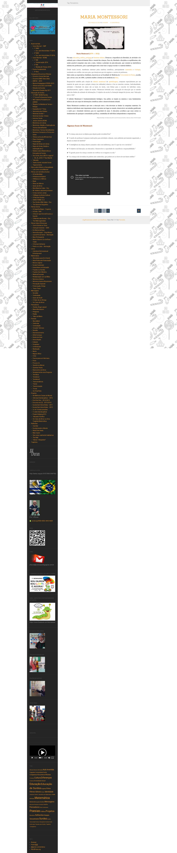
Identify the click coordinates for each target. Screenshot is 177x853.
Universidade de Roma (127, 75)
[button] (42, 753)
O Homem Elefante (39, 244)
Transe (35, 384)
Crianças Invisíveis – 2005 (41, 228)
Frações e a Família (39, 270)
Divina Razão (37, 339)
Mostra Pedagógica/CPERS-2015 (43, 83)
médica (82, 57)
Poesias (33, 318)
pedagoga (89, 57)
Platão (35, 314)
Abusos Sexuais (33, 770)
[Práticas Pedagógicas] (42, 5)
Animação (40, 770)
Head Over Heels (38, 430)
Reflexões (34, 423)
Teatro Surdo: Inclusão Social (42, 162)
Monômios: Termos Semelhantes (43, 130)
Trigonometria (37, 165)
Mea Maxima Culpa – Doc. (41, 188)
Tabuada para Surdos (40, 824)
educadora (76, 57)
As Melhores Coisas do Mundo (42, 395)
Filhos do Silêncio (38, 183)
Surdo (50, 822)
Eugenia (43, 788)
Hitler (43, 792)
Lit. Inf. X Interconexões (40, 409)
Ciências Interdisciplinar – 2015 (43, 398)
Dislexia (32, 781)
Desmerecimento (38, 332)
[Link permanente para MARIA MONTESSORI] (103, 38)
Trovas (35, 388)
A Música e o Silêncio (39, 179)
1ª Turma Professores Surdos (42, 97)
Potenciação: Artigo (39, 286)
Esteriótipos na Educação (41, 267)
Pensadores (35, 305)
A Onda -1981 (37, 211)
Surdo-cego (32, 824)
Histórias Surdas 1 (38, 113)
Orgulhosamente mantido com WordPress (95, 220)
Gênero (38, 792)
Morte (35, 351)
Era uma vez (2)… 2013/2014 (42, 402)
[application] (42, 752)
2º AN (36, 65)
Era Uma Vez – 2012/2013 (41, 400)
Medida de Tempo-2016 (43, 67)
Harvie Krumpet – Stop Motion (42, 232)
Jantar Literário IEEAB (40, 120)
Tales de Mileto (37, 316)
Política (42, 811)
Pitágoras (36, 312)
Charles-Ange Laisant (40, 307)
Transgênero (33, 826)
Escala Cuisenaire (38, 265)
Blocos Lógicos (37, 263)
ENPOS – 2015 (37, 81)
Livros (33, 249)
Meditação (36, 349)
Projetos (34, 393)
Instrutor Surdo (37, 118)
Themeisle (122, 220)
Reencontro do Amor (39, 370)
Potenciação (37, 141)
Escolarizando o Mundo (40, 428)
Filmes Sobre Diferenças (39, 223)
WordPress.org (36, 849)
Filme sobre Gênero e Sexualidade (42, 167)
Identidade (49, 792)
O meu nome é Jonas (40, 193)
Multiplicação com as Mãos (41, 277)
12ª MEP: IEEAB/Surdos (40, 95)
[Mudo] (49, 758)
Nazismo (32, 804)
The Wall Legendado (39, 221)
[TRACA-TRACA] (37, 713)
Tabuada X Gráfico (39, 416)
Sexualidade (34, 819)
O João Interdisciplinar (40, 412)
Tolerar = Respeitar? (39, 440)
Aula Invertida (35, 44)
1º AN (36, 60)
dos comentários (38, 847)
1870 (91, 53)
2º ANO (36, 53)
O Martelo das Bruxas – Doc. (42, 218)
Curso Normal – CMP (39, 46)
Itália (116, 77)
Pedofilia (46, 804)
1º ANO (36, 48)
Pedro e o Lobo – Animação (41, 246)
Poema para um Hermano (41, 358)
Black (34, 181)
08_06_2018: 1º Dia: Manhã (43, 158)
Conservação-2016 (42, 62)
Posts (34, 844)
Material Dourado (38, 274)
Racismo (32, 815)
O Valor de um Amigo (39, 300)
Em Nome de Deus (39, 230)
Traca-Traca (37, 288)
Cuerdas (35, 426)
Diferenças (46, 777)
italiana (102, 57)
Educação (35, 784)
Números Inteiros (38, 279)
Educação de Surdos (37, 93)
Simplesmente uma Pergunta (42, 372)
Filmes (32, 792)
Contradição (37, 326)
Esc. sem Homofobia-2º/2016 (45, 55)
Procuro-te (36, 363)
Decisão (35, 330)
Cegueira (32, 772)
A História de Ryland (39, 176)
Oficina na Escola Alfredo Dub (42, 137)
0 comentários (114, 22)
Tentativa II (36, 379)
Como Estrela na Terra (40, 225)
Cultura (37, 778)
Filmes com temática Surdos (40, 172)
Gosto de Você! (37, 298)
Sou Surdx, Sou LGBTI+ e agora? (43, 155)
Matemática (35, 256)
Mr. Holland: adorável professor (43, 190)
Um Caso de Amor (38, 302)
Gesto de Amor (37, 186)
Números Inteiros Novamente (42, 281)
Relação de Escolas (39, 88)
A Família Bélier (38, 174)
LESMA (53, 794)
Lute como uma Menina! (40, 169)
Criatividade (36, 295)
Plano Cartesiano (38, 139)
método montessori (99, 81)
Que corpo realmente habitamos (43, 435)
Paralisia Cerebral (38, 804)
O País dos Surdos (38, 197)
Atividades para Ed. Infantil (41, 258)
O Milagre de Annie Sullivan (41, 195)
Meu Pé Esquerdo (38, 237)
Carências (36, 323)
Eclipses (35, 342)
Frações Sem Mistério (40, 272)
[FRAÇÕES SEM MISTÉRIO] (37, 688)
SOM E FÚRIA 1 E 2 (39, 200)
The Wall (35, 437)
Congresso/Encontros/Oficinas (41, 74)
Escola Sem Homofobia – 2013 (43, 407)
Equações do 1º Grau (39, 109)
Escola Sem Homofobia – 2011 (43, 405)
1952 (97, 53)
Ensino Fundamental (39, 69)
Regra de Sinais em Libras (41, 144)
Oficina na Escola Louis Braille (42, 85)
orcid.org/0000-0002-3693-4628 (42, 521)
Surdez (43, 818)
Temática (36, 374)
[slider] (41, 757)
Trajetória (34, 442)
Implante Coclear (34, 794)
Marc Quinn (36, 433)
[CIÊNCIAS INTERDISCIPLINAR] (37, 664)
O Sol (34, 356)
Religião (46, 815)
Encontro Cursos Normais (41, 76)
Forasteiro (36, 344)
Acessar (33, 842)
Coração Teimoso (38, 328)
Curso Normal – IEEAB (40, 57)
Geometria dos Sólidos (40, 111)
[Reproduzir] (32, 758)
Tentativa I (36, 377)
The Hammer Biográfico (40, 204)
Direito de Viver (37, 337)
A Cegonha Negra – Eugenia (42, 209)
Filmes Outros (35, 207)
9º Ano (36, 72)
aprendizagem (113, 81)
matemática (129, 69)
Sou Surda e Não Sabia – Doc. (42, 202)
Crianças (32, 778)
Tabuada (35, 160)
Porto (34, 360)
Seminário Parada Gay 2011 (42, 90)
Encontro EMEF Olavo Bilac (41, 78)
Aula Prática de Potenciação (42, 260)
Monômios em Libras (39, 123)
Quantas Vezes (38, 367)
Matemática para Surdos (37, 802)
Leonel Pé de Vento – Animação (43, 235)
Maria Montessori (38, 309)
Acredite (35, 293)
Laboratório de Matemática (44, 794)
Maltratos (32, 798)
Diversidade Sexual (39, 781)
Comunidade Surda (41, 772)
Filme (48, 788)
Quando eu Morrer (38, 365)
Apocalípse (36, 321)
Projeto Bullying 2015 (39, 414)
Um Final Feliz (37, 391)
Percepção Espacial (39, 284)
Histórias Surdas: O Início (40, 116)
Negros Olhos (37, 353)
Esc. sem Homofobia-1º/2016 (45, 51)
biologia (137, 69)
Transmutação (37, 386)
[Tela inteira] (53, 758)
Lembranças (37, 346)
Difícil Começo (37, 335)
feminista (96, 57)
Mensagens (35, 291)
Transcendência (38, 381)
